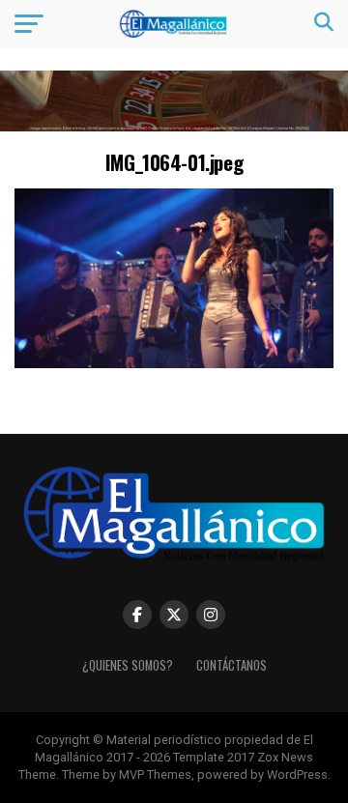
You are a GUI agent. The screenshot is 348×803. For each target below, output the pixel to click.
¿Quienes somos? (127, 665)
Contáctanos (231, 665)
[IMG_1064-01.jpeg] (174, 363)
